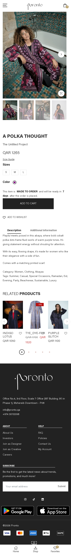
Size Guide (8, 159)
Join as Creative (12, 449)
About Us (8, 433)
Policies (42, 438)
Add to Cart (28, 203)
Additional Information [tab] (43, 230)
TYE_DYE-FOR (35, 333)
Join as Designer (12, 444)
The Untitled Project (15, 144)
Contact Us (44, 444)
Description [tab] (14, 230)
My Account (45, 449)
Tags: (6, 276)
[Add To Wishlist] (20, 333)
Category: (8, 272)
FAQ (40, 433)
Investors (8, 438)
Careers (7, 455)
